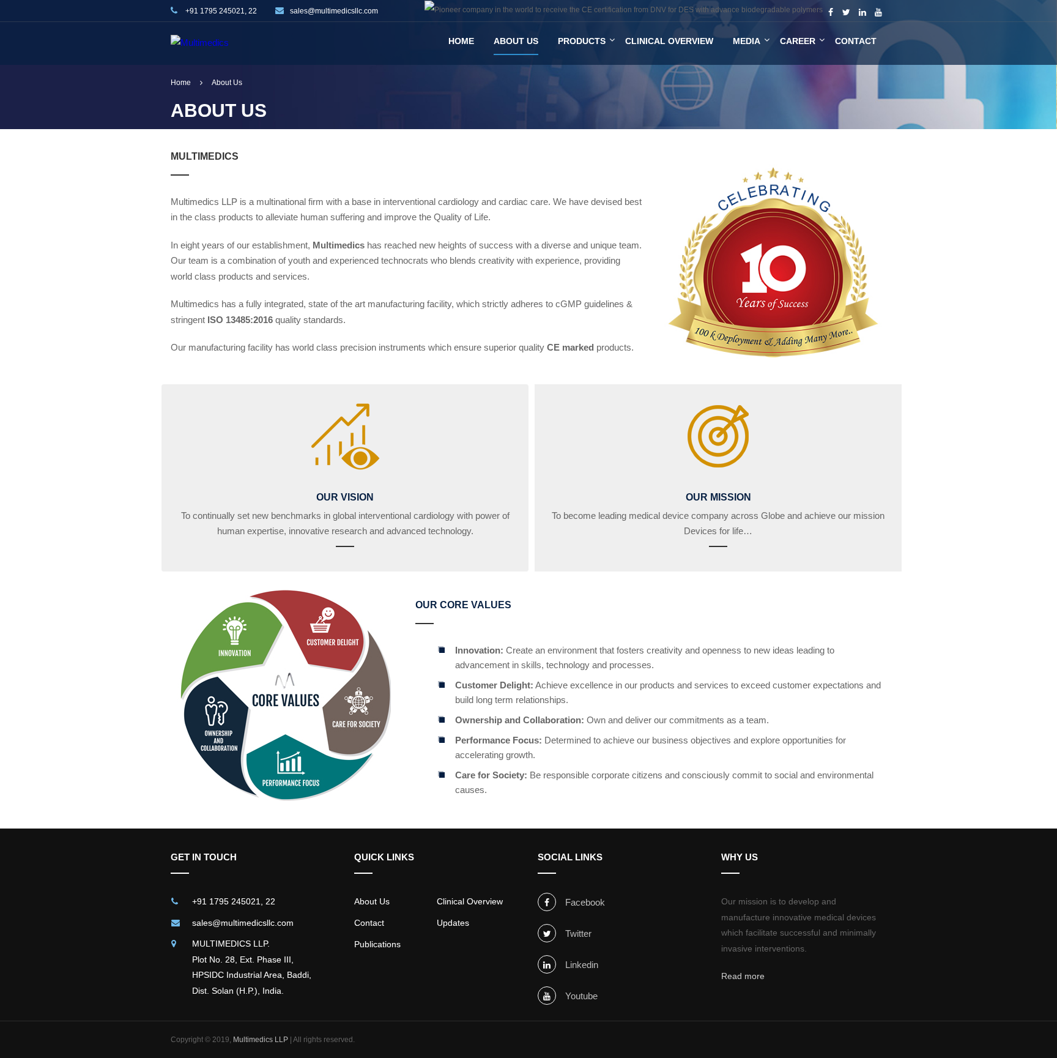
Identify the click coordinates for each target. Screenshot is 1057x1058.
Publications (377, 944)
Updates (453, 923)
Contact (856, 41)
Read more (743, 976)
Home (461, 41)
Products (582, 41)
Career (797, 41)
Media (746, 41)
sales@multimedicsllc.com (334, 11)
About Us (516, 41)
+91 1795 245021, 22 (220, 11)
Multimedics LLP (260, 1039)
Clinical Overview (669, 41)
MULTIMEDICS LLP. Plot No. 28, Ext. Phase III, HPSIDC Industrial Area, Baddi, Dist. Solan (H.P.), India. (251, 967)
